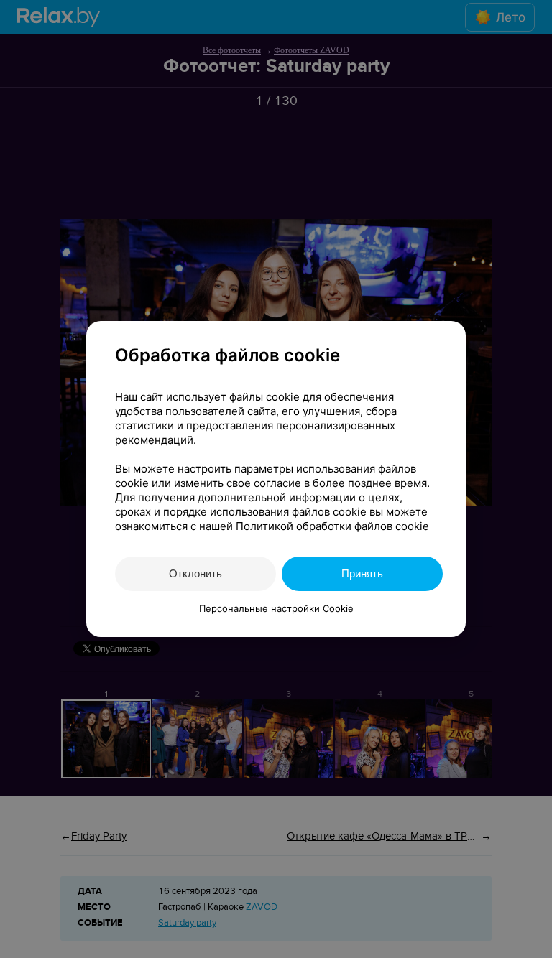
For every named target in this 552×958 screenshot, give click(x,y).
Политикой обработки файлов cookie (332, 526)
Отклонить (195, 573)
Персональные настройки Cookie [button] (276, 608)
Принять (362, 573)
